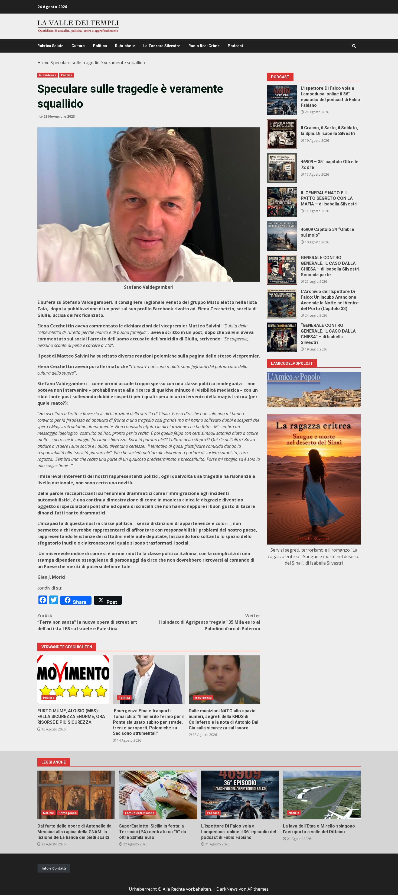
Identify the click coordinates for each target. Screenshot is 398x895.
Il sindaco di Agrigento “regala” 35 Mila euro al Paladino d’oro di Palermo (209, 622)
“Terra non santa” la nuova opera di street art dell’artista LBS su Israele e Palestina (87, 622)
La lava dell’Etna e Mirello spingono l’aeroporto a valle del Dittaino (322, 795)
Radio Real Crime (204, 46)
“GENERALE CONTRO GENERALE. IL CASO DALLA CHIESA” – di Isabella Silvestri (282, 337)
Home (43, 63)
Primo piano (67, 813)
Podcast (235, 46)
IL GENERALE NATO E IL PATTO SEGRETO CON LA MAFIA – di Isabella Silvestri (282, 202)
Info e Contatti (54, 868)
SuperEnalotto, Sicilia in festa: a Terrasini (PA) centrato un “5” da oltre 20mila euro (158, 795)
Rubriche (123, 46)
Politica (100, 46)
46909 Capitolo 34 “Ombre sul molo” (282, 236)
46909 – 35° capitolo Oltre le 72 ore (282, 168)
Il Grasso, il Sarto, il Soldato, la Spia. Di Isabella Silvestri (282, 134)
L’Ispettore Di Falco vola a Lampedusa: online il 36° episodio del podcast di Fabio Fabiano (282, 100)
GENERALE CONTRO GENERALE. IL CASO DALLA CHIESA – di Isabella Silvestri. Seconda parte (282, 270)
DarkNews (227, 889)
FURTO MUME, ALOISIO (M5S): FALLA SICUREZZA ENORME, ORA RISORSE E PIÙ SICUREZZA (73, 679)
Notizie (48, 813)
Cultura (78, 46)
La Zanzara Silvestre (161, 46)
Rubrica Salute (50, 46)
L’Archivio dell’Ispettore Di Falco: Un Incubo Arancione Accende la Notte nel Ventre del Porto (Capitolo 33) (282, 303)
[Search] (354, 46)
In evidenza (47, 75)
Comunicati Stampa (139, 813)
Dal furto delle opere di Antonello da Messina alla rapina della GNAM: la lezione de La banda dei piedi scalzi (76, 795)
